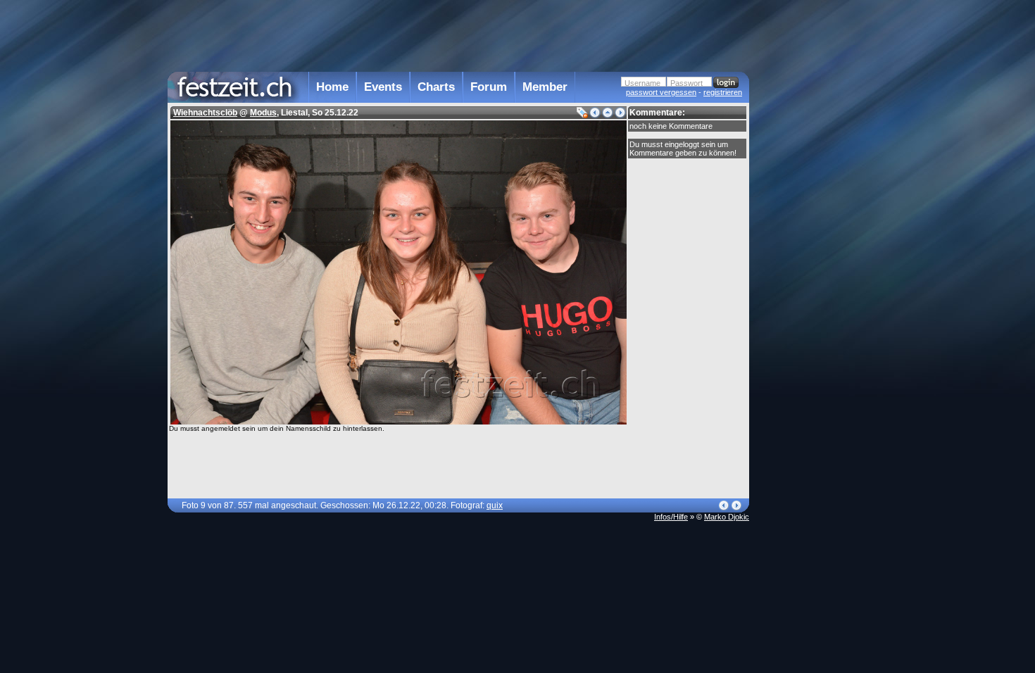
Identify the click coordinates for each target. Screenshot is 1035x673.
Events (383, 87)
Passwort (686, 83)
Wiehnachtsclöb (205, 113)
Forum (488, 87)
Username (642, 83)
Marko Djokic (726, 516)
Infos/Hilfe (671, 516)
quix (495, 505)
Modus (263, 113)
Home (332, 87)
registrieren (722, 92)
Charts (436, 87)
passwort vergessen (661, 92)
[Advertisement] (811, 284)
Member (544, 87)
